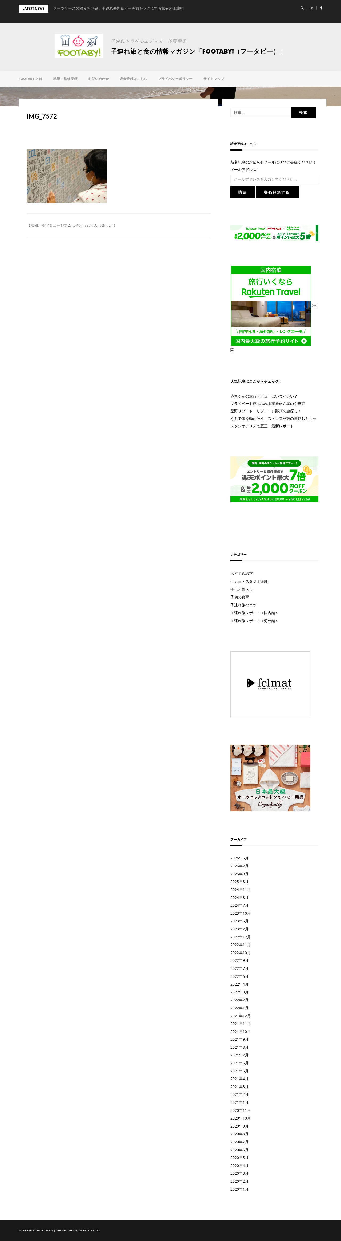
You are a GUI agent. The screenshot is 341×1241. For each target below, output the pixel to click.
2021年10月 (240, 1031)
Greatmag (75, 1230)
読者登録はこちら (133, 78)
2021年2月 (239, 1094)
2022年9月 (239, 960)
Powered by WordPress (36, 1230)
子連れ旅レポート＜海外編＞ (254, 620)
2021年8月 (239, 1047)
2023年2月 (239, 928)
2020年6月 (239, 1149)
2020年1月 (239, 1189)
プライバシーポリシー (175, 78)
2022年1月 (239, 1007)
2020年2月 (239, 1181)
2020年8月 (239, 1133)
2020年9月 (239, 1126)
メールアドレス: (244, 169)
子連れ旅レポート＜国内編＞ (254, 612)
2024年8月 (239, 897)
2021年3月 (239, 1086)
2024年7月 (239, 905)
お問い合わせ (98, 78)
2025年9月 (239, 873)
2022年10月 (240, 952)
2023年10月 (240, 913)
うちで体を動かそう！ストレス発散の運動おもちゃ (273, 418)
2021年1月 (239, 1102)
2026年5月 (239, 858)
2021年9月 (239, 1039)
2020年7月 (239, 1141)
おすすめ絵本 (241, 573)
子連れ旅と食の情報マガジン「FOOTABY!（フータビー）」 (198, 51)
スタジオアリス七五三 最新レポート (262, 425)
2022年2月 (239, 999)
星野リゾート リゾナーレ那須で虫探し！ (265, 410)
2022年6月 (239, 976)
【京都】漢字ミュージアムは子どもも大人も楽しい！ (71, 225)
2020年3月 (239, 1173)
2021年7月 (239, 1054)
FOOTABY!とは (31, 78)
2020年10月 (240, 1118)
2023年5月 (239, 920)
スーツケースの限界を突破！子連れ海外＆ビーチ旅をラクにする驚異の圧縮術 (118, 8)
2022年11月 (240, 944)
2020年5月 (239, 1157)
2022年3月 (239, 992)
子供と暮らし (241, 589)
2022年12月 (240, 936)
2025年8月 (239, 881)
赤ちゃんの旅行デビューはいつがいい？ (264, 396)
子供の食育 (239, 596)
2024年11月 (240, 889)
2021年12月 (240, 1015)
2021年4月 (239, 1078)
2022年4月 (239, 984)
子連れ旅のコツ (243, 604)
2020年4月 (239, 1165)
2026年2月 (239, 865)
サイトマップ (213, 78)
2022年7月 (239, 968)
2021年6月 (239, 1062)
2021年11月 (240, 1023)
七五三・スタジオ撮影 (249, 581)
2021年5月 (239, 1070)
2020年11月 (240, 1110)
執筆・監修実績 (65, 78)
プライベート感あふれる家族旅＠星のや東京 (267, 403)
